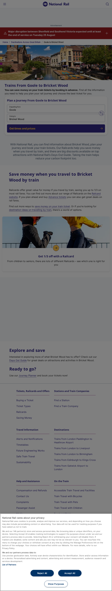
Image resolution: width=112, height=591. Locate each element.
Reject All (42, 573)
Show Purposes (56, 584)
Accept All (69, 573)
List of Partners (9, 564)
